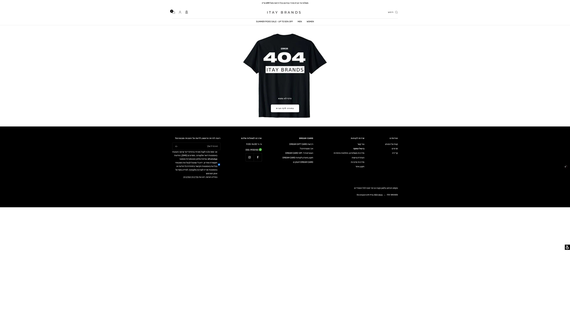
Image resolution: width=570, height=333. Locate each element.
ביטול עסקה (358, 148)
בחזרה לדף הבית (285, 108)
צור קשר (360, 144)
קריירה (395, 153)
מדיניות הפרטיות (190, 177)
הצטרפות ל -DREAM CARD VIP (299, 153)
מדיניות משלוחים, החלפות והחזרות (349, 153)
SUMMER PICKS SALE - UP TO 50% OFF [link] (274, 21)
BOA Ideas (378, 195)
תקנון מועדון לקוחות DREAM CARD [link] (297, 158)
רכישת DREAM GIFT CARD (301, 144)
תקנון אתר (360, 166)
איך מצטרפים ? (306, 148)
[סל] (173, 12)
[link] (282, 12)
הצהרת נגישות (358, 157)
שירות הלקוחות (195, 170)
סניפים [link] (395, 148)
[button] (176, 146)
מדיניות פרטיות (357, 162)
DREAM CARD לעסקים (303, 162)
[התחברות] (180, 12)
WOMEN (310, 21)
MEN (300, 21)
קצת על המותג (391, 144)
